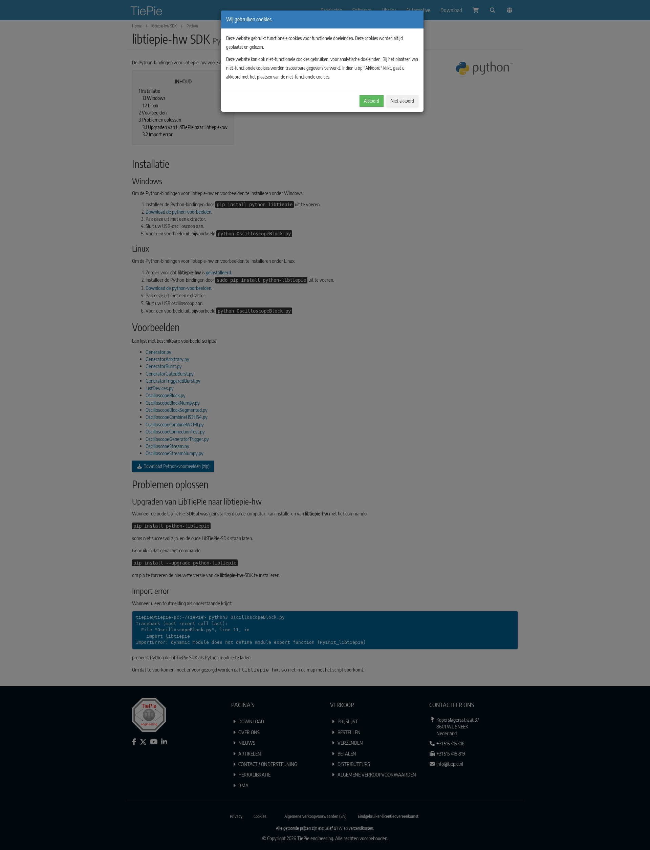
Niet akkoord (402, 101)
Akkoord (371, 101)
